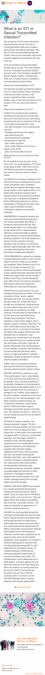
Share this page (23, 587)
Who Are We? (8, 665)
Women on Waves (15, 2)
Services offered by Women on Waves (27, 640)
